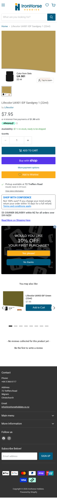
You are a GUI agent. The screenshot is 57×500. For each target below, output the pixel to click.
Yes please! (28, 253)
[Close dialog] (55, 227)
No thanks (28, 262)
